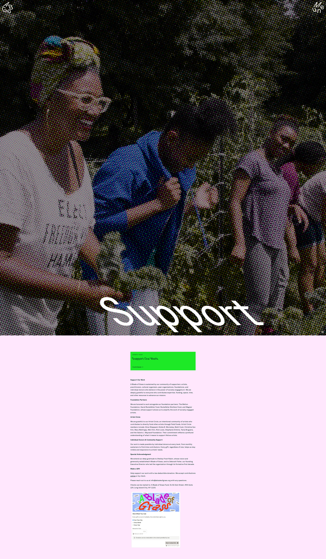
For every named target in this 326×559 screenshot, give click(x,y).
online (132, 476)
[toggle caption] (322, 332)
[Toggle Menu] (318, 7)
